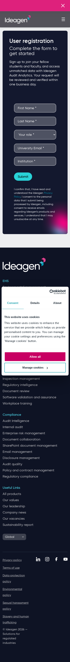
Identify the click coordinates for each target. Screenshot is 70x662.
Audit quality (12, 464)
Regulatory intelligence (20, 385)
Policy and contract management (28, 470)
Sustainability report (18, 525)
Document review (16, 391)
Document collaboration (21, 439)
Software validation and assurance (29, 397)
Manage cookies (32, 367)
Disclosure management (21, 458)
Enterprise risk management (24, 433)
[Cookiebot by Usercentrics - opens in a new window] (50, 292)
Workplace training (17, 403)
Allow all (35, 356)
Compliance (12, 415)
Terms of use (11, 567)
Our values (11, 500)
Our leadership (14, 506)
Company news (14, 512)
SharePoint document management (30, 446)
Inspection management (21, 379)
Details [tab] (35, 303)
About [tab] (57, 303)
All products (12, 494)
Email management (17, 452)
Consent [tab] (12, 303)
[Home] (18, 19)
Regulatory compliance (20, 476)
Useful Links (11, 488)
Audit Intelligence (16, 421)
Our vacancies (14, 519)
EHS (6, 281)
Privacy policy (12, 560)
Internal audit (13, 427)
